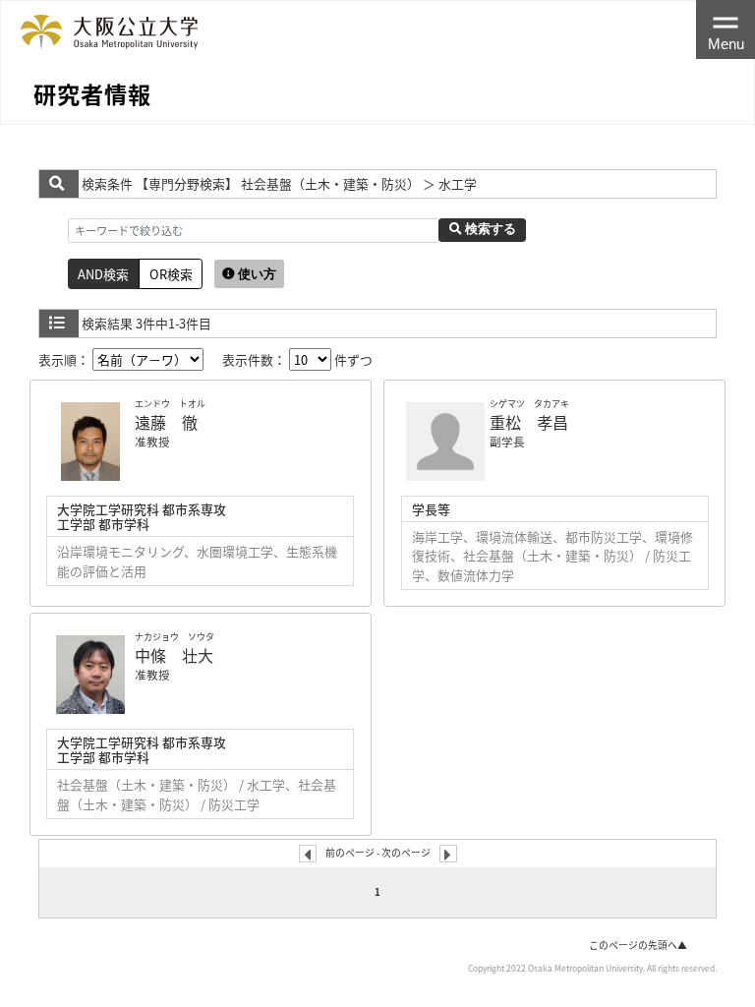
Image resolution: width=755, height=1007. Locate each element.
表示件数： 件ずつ (297, 359)
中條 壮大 (174, 655)
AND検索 (103, 274)
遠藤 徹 (166, 422)
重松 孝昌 (529, 422)
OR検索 (171, 274)
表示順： (65, 359)
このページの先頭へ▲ (638, 945)
